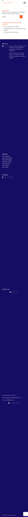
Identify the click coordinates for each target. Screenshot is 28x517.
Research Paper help (7, 159)
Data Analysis (5, 167)
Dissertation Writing (6, 161)
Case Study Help (6, 163)
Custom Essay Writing (7, 158)
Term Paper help (6, 156)
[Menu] (24, 2)
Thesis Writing (5, 165)
